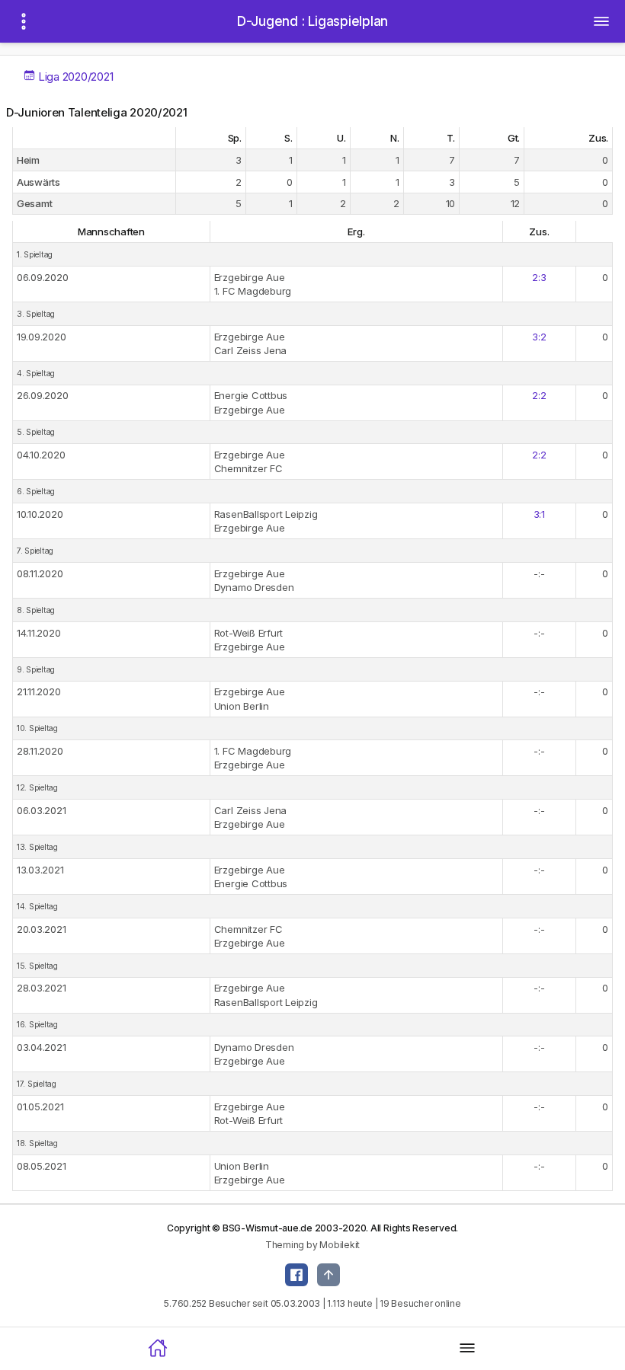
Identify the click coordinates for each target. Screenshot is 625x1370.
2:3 (539, 277)
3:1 (539, 514)
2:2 (539, 395)
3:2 (539, 337)
